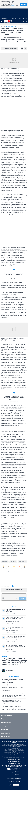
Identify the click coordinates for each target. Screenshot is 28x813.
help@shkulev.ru (17, 748)
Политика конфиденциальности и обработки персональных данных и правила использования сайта (14, 766)
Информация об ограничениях (14, 759)
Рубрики (3, 719)
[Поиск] (19, 21)
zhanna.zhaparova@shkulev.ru (9, 752)
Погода (19, 18)
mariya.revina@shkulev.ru (9, 754)
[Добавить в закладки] (22, 48)
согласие (13, 5)
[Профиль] (26, 21)
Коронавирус (5, 561)
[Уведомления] (23, 21)
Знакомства (13, 18)
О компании (4, 729)
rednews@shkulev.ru (20, 744)
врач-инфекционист (19, 131)
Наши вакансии (5, 733)
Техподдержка (5, 726)
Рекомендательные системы (14, 763)
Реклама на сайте (6, 722)
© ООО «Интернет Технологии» (14, 781)
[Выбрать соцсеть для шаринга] (25, 48)
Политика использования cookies (14, 761)
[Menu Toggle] (1, 21)
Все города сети (5, 736)
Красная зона (13, 561)
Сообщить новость (6, 715)
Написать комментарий (11, 48)
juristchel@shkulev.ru (16, 746)
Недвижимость (5, 18)
